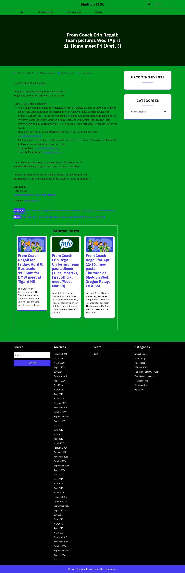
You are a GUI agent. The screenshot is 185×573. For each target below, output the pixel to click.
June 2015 (58, 519)
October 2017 (60, 412)
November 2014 (61, 541)
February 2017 (60, 448)
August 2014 (59, 555)
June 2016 (58, 479)
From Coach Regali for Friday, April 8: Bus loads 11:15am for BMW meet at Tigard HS (30, 268)
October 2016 (60, 461)
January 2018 (60, 403)
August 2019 (59, 367)
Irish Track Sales (74, 12)
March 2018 (59, 398)
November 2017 (61, 407)
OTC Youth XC (141, 367)
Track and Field (31, 200)
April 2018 (58, 394)
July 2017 (58, 425)
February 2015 (60, 537)
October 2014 (60, 546)
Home (22, 12)
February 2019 (60, 376)
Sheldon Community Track (146, 372)
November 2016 (61, 456)
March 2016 (59, 492)
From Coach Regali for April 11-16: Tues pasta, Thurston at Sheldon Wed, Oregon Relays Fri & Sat (99, 270)
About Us (98, 12)
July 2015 (58, 515)
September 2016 (61, 465)
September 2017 (61, 416)
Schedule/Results (45, 12)
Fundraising (140, 358)
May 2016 (58, 483)
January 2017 (60, 452)
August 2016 (59, 470)
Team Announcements (144, 376)
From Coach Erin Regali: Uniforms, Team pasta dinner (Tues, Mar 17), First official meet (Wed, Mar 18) (65, 270)
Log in (97, 354)
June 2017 (58, 430)
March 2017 (59, 443)
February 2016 (60, 497)
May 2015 (58, 524)
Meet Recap (140, 363)
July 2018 (58, 385)
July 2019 (58, 372)
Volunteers (140, 389)
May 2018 (58, 389)
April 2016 (58, 488)
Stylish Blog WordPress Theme (84, 569)
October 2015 (60, 501)
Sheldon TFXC (92, 4)
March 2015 (59, 532)
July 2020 (58, 358)
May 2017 (58, 434)
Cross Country (141, 354)
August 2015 (59, 510)
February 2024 (60, 354)
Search (149, 4)
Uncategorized (141, 385)
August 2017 (59, 421)
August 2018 (59, 381)
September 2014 (61, 550)
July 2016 (58, 474)
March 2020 (59, 363)
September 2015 (61, 506)
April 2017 (58, 439)
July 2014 (58, 559)
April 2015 (58, 528)
